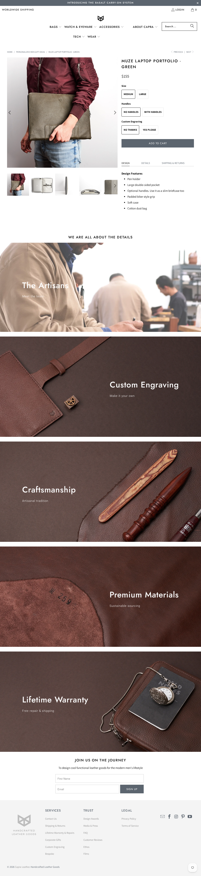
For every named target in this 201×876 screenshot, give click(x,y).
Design (126, 163)
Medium (128, 94)
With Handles (153, 112)
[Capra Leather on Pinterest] (183, 816)
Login (179, 10)
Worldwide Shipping (18, 10)
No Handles (131, 112)
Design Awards (91, 818)
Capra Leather (22, 867)
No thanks (130, 129)
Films (86, 853)
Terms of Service (130, 825)
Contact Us (51, 818)
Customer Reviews (92, 840)
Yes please (149, 129)
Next (189, 52)
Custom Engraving (55, 847)
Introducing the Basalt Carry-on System (100, 3)
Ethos (86, 847)
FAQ (85, 832)
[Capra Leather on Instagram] (176, 816)
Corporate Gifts (53, 840)
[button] (56, 27)
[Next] (114, 112)
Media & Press (90, 825)
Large (142, 94)
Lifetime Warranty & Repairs (59, 832)
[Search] (192, 26)
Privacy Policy (129, 818)
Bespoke (49, 853)
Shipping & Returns (173, 163)
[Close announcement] (197, 3)
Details (145, 163)
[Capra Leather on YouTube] (190, 816)
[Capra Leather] (100, 19)
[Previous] (10, 112)
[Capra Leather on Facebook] (169, 816)
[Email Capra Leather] (163, 816)
